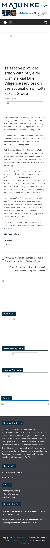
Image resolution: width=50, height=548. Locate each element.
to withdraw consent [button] (10, 497)
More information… (11, 234)
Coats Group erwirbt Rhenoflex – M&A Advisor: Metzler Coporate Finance (27, 269)
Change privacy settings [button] (11, 491)
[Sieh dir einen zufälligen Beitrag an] (45, 22)
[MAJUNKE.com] (5, 22)
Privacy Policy (7, 477)
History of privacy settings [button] (12, 494)
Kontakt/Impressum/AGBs (12, 472)
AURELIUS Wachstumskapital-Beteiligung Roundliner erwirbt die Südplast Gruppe (24, 259)
